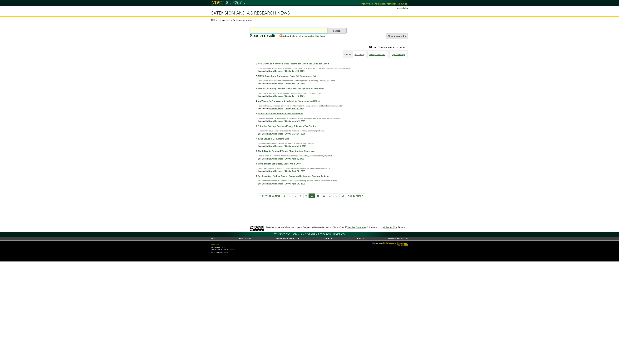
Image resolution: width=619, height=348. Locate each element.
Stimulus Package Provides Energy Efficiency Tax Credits (287, 126)
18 (343, 196)
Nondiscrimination (398, 238)
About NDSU (367, 4)
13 (330, 196)
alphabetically (398, 54)
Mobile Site (215, 244)
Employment (245, 238)
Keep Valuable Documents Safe (273, 139)
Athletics (402, 4)
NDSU (214, 20)
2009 (287, 71)
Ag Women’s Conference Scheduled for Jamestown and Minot (289, 101)
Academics (380, 4)
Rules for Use (390, 227)
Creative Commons (356, 227)
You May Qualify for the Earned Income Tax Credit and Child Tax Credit (293, 64)
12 (324, 196)
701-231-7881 (402, 245)
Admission (391, 4)
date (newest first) (377, 54)
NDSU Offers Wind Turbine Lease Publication (280, 113)
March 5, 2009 (298, 121)
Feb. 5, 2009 (298, 108)
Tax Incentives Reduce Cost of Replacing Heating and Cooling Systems (293, 176)
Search (328, 238)
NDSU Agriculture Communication (395, 243)
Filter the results (397, 36)
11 (318, 196)
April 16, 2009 (298, 171)
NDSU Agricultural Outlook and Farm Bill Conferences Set (287, 76)
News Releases (275, 71)
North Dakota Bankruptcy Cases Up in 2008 (279, 164)
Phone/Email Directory (288, 238)
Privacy (360, 238)
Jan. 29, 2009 (298, 71)
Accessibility (402, 8)
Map (213, 238)
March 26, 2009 (299, 146)
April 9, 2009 (298, 159)
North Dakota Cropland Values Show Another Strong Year (286, 151)
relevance (359, 54)
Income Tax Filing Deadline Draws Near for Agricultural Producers (291, 88)
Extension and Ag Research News (250, 13)
